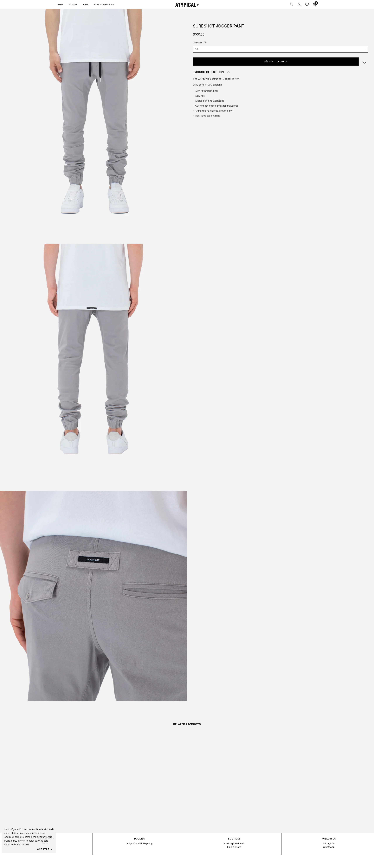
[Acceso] (299, 4)
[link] (364, 62)
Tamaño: (199, 42)
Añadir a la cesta (276, 61)
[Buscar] (292, 4)
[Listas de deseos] (307, 4)
